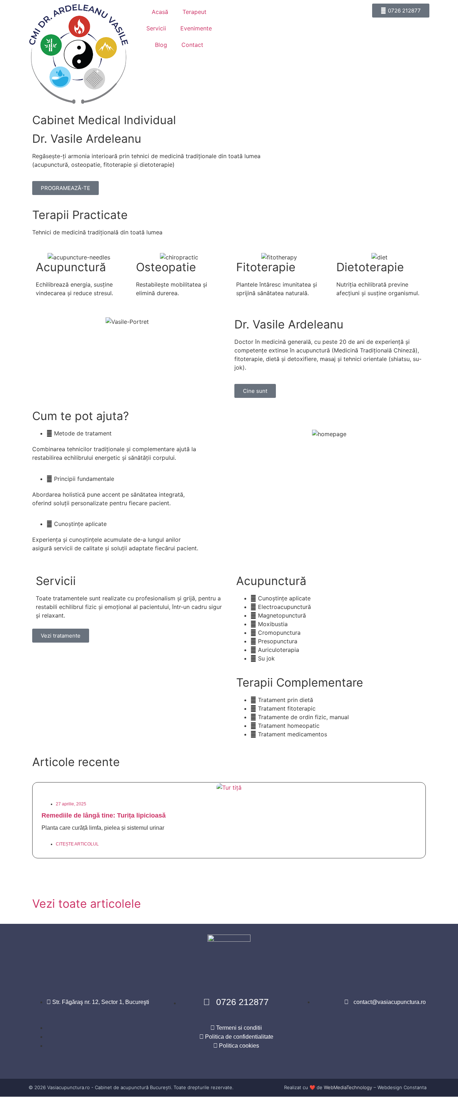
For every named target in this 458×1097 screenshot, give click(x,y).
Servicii (156, 28)
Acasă (160, 11)
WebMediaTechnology (348, 1087)
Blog (161, 44)
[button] (229, 871)
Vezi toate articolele (86, 904)
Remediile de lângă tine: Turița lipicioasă (104, 815)
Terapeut (194, 11)
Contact (192, 44)
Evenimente (196, 28)
